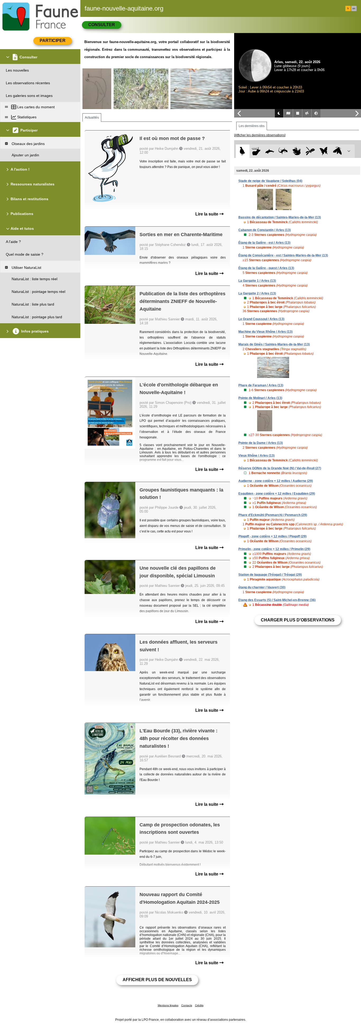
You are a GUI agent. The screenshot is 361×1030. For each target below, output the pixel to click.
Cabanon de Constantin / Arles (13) (264, 230)
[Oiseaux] (242, 151)
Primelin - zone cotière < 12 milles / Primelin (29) (274, 549)
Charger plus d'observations (298, 620)
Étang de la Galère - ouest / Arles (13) (266, 268)
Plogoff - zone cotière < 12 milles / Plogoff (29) (272, 536)
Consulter (101, 24)
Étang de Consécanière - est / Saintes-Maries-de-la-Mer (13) (283, 255)
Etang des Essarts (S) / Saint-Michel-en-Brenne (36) (277, 600)
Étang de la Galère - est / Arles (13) (264, 243)
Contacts (186, 1005)
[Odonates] (310, 151)
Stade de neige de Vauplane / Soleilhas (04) (270, 181)
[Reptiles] (283, 151)
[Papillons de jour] (324, 151)
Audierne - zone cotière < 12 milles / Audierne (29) (275, 481)
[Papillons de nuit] (337, 151)
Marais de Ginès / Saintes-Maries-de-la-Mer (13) (274, 344)
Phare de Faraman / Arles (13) (260, 385)
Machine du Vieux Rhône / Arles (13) (265, 332)
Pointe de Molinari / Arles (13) (260, 398)
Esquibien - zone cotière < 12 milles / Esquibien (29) (276, 493)
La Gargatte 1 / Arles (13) (257, 281)
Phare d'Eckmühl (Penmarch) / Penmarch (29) (272, 515)
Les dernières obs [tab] (252, 126)
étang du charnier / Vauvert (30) (261, 587)
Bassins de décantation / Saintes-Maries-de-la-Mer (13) (279, 217)
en (354, 8)
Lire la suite (207, 214)
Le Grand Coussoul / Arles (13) (261, 319)
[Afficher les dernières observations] (259, 135)
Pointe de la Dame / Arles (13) (260, 443)
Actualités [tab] (92, 117)
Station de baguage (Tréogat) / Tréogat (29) (270, 575)
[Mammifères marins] (269, 151)
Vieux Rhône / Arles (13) (256, 455)
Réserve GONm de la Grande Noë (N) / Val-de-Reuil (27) (279, 468)
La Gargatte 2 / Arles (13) (257, 293)
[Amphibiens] (296, 151)
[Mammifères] (256, 151)
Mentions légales (168, 1005)
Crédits (199, 1005)
